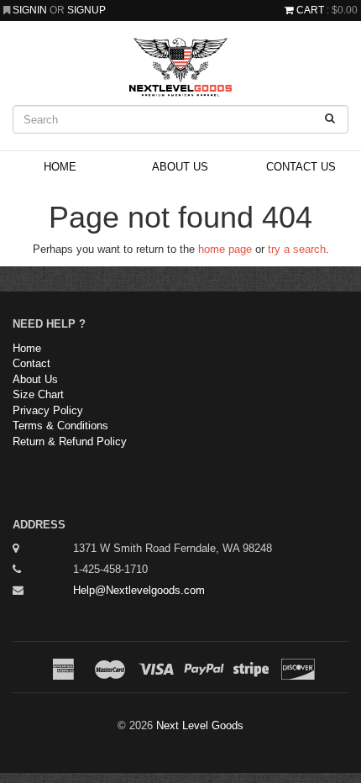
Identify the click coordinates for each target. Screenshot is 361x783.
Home (60, 166)
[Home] (180, 67)
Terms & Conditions (60, 425)
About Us (180, 166)
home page (225, 249)
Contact (31, 363)
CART (310, 9)
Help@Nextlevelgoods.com (139, 590)
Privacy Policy (48, 410)
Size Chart (38, 394)
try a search (297, 249)
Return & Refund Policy (70, 441)
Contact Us (301, 166)
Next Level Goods (199, 725)
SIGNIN (31, 9)
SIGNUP (86, 9)
